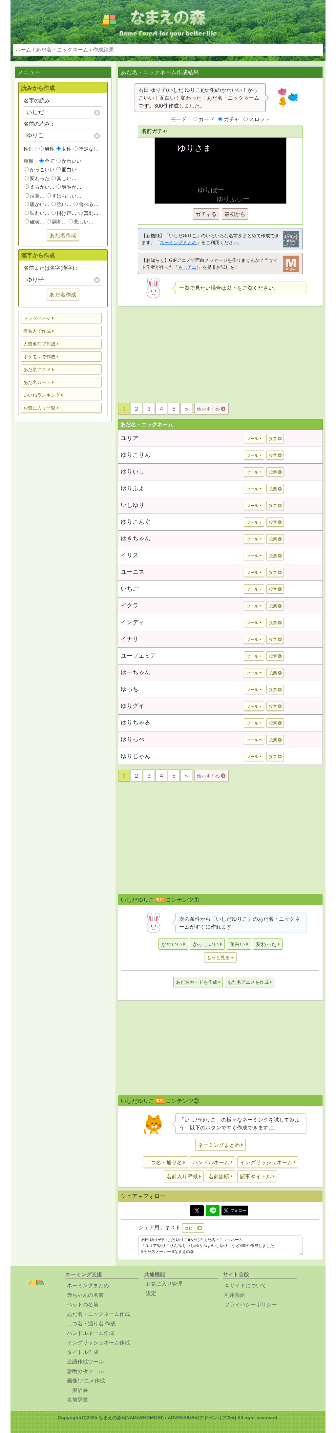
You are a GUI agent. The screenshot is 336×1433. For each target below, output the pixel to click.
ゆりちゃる (135, 722)
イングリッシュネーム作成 (98, 1342)
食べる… (88, 204)
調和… (59, 221)
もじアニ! (188, 267)
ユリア (129, 438)
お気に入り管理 (164, 1284)
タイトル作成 (82, 1352)
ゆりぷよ (132, 488)
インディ (132, 622)
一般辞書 (77, 1390)
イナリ (129, 639)
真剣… (91, 213)
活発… (37, 196)
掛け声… (66, 213)
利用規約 (234, 1295)
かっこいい (42, 169)
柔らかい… (42, 187)
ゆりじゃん (135, 756)
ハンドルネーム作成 (90, 1333)
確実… (37, 221)
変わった (40, 178)
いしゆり (132, 505)
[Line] (213, 1210)
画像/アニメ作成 (86, 1380)
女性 (67, 149)
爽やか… (71, 187)
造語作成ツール (85, 1361)
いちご (129, 588)
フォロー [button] (238, 1210)
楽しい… (66, 178)
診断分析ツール (85, 1371)
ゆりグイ (132, 706)
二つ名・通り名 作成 (91, 1323)
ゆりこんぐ (135, 521)
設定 (151, 1293)
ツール (252, 438)
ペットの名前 (82, 1304)
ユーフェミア (138, 655)
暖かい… (40, 204)
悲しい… (84, 221)
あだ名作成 (63, 235)
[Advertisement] (63, 530)
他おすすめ (209, 408)
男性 (49, 149)
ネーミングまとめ (178, 242)
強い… (64, 204)
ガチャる (206, 214)
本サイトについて (245, 1285)
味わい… (40, 213)
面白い (69, 169)
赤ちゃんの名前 (85, 1295)
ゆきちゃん (135, 538)
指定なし (88, 149)
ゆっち (129, 689)
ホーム (23, 50)
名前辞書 (77, 1399)
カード (206, 119)
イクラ (129, 605)
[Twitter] (197, 1210)
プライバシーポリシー (250, 1304)
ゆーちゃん (135, 672)
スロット (259, 119)
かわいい (71, 161)
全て (49, 161)
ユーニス (132, 572)
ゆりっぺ (132, 739)
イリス (129, 555)
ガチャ (232, 119)
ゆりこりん (135, 455)
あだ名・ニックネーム (62, 50)
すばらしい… (66, 196)
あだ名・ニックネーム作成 (98, 1314)
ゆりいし (132, 471)
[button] (61, 318)
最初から (234, 214)
